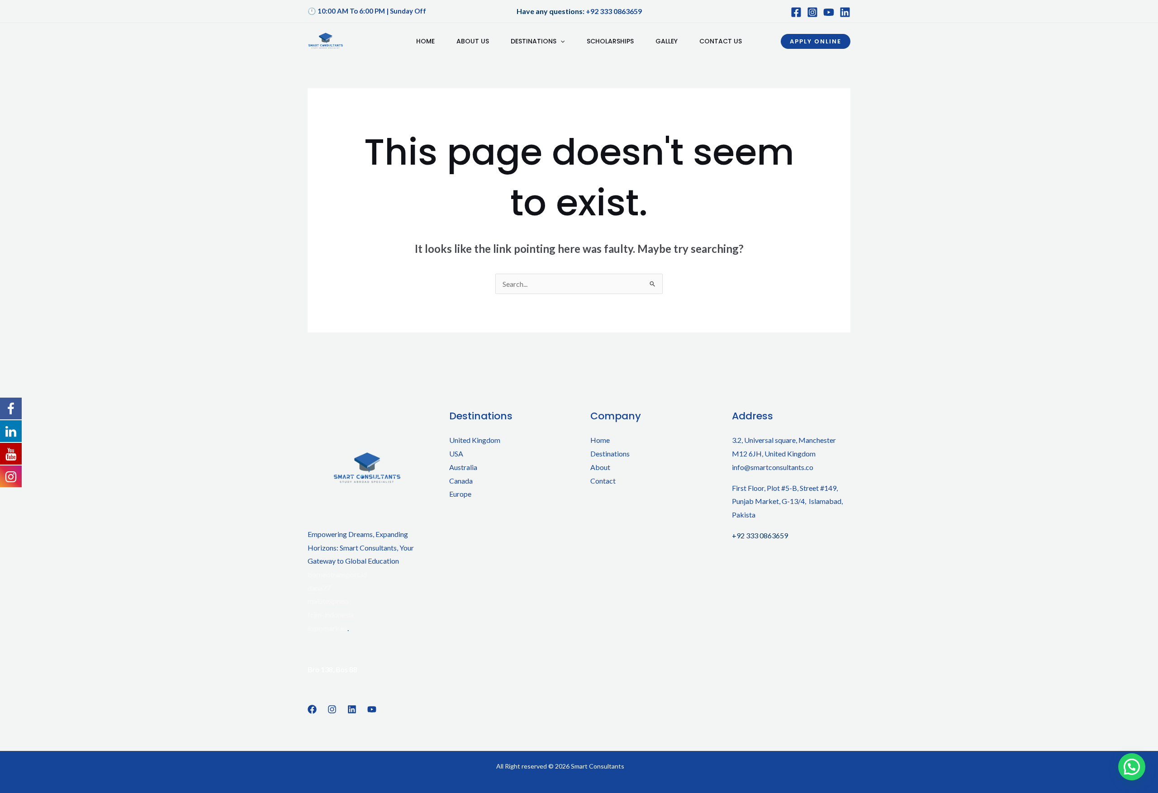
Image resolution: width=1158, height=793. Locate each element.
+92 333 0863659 (614, 11)
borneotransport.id (337, 574)
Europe (460, 493)
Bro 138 (320, 669)
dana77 (319, 588)
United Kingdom (474, 440)
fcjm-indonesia (331, 614)
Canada (461, 480)
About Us (472, 41)
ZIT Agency (521, 778)
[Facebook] (796, 12)
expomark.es (327, 628)
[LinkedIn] (845, 12)
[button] (815, 41)
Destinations (533, 41)
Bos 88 (346, 669)
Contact (603, 480)
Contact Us (720, 41)
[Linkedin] (351, 709)
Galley (666, 41)
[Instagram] (812, 12)
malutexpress (328, 601)
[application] (560, 41)
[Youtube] (828, 12)
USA (456, 453)
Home (425, 41)
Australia (463, 467)
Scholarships (610, 41)
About (600, 467)
